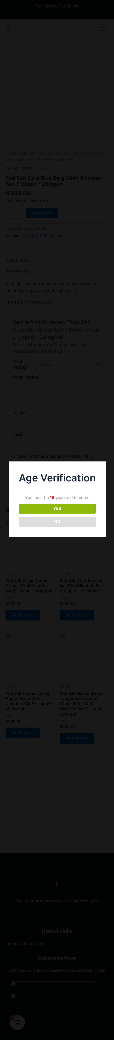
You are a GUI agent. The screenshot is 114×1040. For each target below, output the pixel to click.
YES (57, 508)
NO (57, 521)
